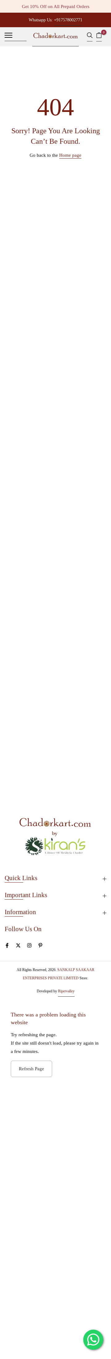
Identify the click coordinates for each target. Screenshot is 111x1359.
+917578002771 (68, 20)
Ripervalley (66, 991)
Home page (70, 155)
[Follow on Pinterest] (40, 947)
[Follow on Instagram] (29, 947)
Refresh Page (31, 1068)
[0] (99, 36)
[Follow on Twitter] (18, 947)
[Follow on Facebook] (7, 947)
